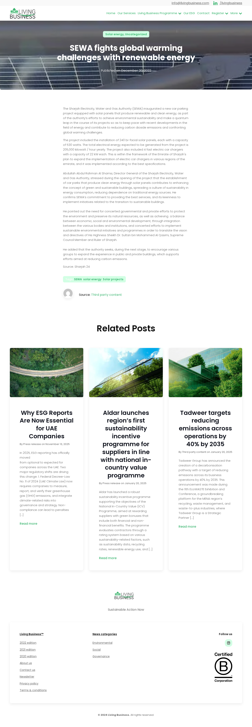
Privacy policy (29, 683)
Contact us (27, 670)
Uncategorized (136, 34)
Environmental (102, 643)
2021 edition (28, 650)
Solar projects (113, 279)
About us (26, 663)
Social (97, 650)
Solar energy (114, 34)
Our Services (127, 13)
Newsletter (27, 677)
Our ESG (189, 13)
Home (111, 13)
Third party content (106, 294)
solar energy (92, 279)
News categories (105, 634)
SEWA (78, 279)
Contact (203, 13)
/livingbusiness (231, 3)
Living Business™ (32, 634)
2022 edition (28, 643)
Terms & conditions (33, 690)
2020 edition (28, 656)
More (234, 13)
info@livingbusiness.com (190, 3)
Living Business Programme (157, 13)
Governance (101, 656)
